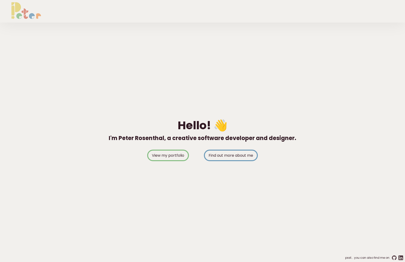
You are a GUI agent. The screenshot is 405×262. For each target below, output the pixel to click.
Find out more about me (231, 155)
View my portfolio (168, 155)
